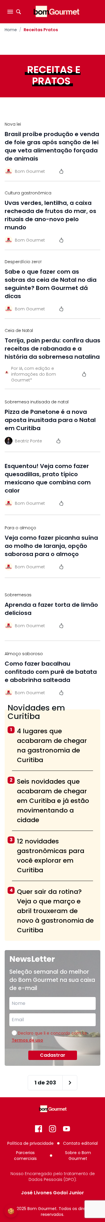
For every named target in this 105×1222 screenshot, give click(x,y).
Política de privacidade (30, 1143)
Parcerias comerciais (25, 1155)
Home (11, 30)
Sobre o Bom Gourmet (78, 1155)
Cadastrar (52, 1055)
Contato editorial (80, 1143)
